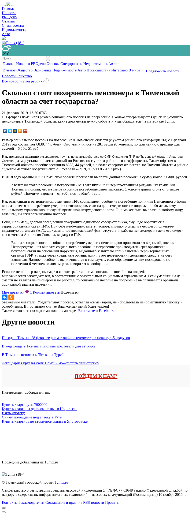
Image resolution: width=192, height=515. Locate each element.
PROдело (9, 17)
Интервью (119, 70)
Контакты (10, 502)
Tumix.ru (61, 482)
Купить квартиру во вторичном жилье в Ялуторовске (45, 421)
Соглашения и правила (63, 502)
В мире (134, 70)
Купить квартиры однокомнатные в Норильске (39, 409)
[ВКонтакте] (5, 131)
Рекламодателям (31, 502)
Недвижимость (14, 30)
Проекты (112, 502)
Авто (6, 34)
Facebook (106, 311)
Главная (8, 9)
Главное (9, 70)
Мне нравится (17, 292)
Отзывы (8, 21)
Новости (9, 13)
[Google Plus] (24, 131)
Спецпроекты (13, 25)
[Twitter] (10, 131)
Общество (24, 70)
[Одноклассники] (20, 131)
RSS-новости (93, 502)
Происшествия (98, 70)
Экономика (42, 70)
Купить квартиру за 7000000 (24, 405)
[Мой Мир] (15, 131)
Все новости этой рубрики (23, 81)
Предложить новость (162, 71)
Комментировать (46, 292)
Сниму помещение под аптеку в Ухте (32, 417)
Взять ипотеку (13, 413)
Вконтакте (86, 311)
